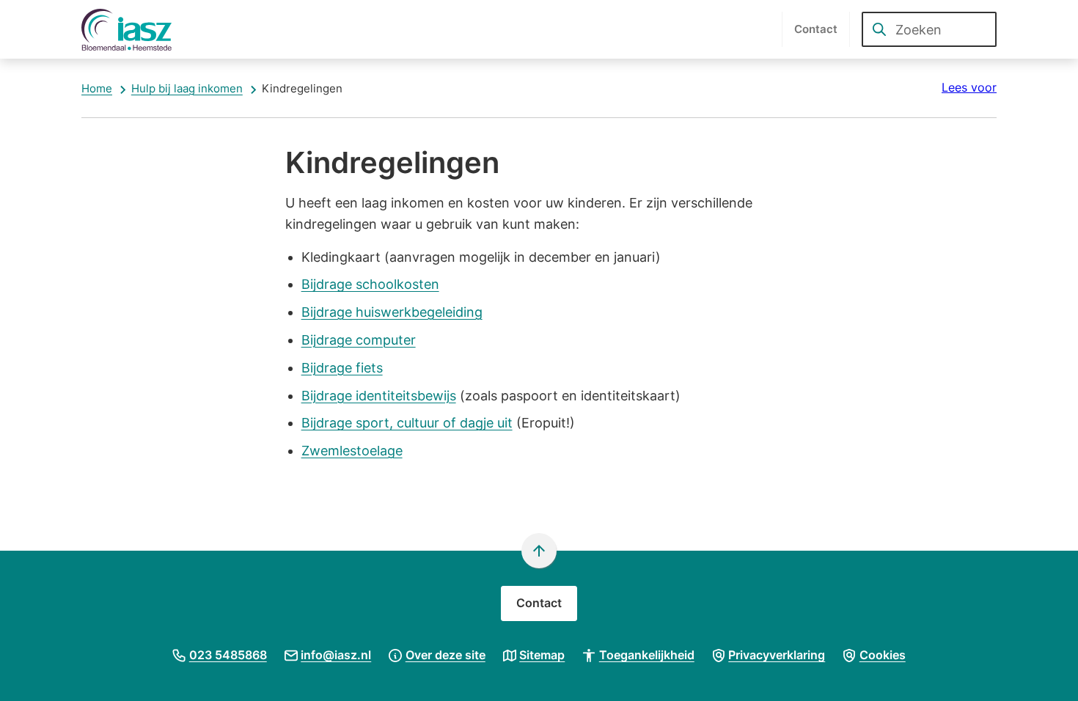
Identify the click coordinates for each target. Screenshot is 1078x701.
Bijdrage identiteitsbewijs (378, 395)
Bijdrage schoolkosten (370, 284)
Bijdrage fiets (342, 367)
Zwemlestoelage (352, 450)
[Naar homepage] (134, 29)
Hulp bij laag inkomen (187, 88)
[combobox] (929, 29)
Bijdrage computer (358, 340)
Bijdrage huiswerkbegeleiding (392, 312)
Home (96, 88)
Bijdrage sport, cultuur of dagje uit (407, 422)
